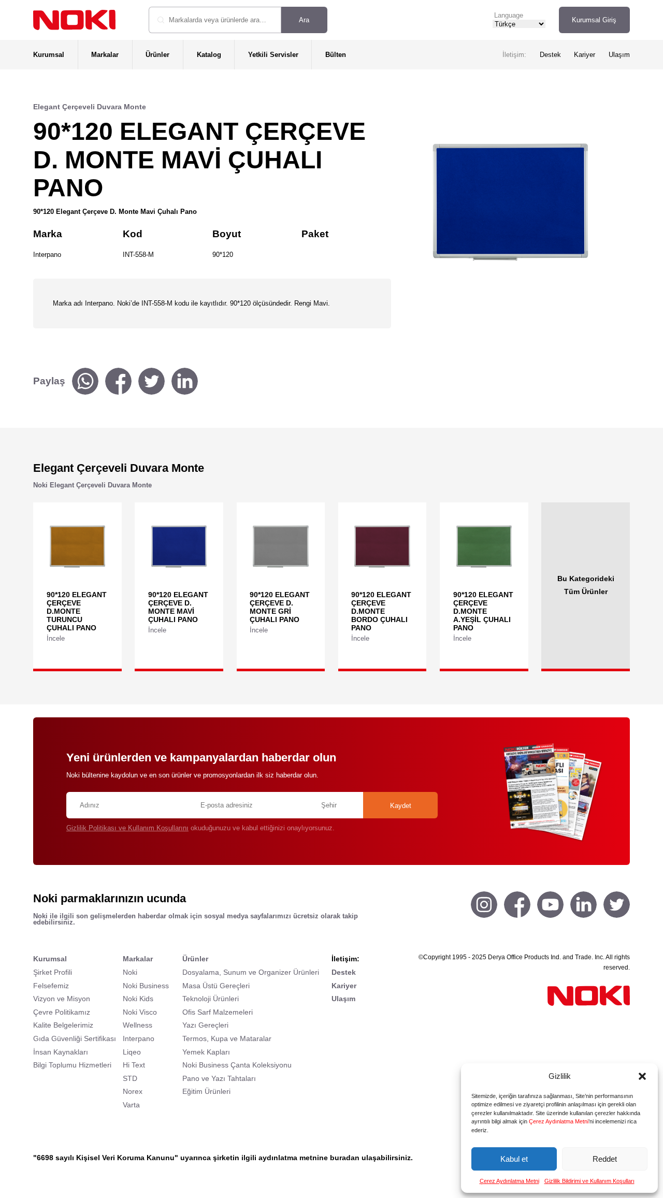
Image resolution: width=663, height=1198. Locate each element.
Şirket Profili (52, 972)
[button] (642, 1076)
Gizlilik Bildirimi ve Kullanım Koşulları (589, 1181)
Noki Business (146, 986)
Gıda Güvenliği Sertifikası (74, 1038)
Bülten (335, 55)
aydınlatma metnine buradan (308, 1157)
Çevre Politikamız (61, 1012)
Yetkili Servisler (273, 55)
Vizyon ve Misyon (61, 998)
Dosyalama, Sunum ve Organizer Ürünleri (250, 972)
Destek (550, 55)
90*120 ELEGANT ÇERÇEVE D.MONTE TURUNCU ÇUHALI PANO (77, 611)
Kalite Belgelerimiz (63, 1025)
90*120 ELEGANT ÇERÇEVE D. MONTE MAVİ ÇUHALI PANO (178, 607)
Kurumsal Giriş (594, 20)
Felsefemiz (51, 986)
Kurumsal (48, 55)
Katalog (209, 55)
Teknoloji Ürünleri (210, 998)
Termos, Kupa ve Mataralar (226, 1038)
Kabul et (514, 1158)
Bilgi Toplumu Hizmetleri (72, 1065)
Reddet (605, 1158)
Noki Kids (138, 998)
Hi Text (134, 1065)
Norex (132, 1091)
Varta (131, 1105)
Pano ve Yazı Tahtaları (219, 1078)
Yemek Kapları (206, 1052)
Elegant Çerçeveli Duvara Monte (89, 107)
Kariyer (584, 55)
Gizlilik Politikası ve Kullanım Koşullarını (127, 828)
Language (508, 15)
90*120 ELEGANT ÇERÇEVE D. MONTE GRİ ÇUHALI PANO (280, 607)
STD (130, 1078)
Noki (130, 972)
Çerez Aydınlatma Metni (558, 1121)
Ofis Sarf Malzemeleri (217, 1012)
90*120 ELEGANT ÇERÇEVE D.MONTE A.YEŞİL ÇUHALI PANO (483, 611)
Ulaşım (619, 55)
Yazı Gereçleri (205, 1025)
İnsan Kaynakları (60, 1052)
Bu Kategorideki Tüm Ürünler (585, 585)
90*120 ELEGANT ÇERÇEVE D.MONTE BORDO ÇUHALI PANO (381, 611)
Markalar (105, 55)
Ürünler (157, 55)
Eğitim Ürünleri (206, 1091)
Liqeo (132, 1052)
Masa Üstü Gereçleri (216, 986)
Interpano (138, 1038)
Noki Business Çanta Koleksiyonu (237, 1065)
